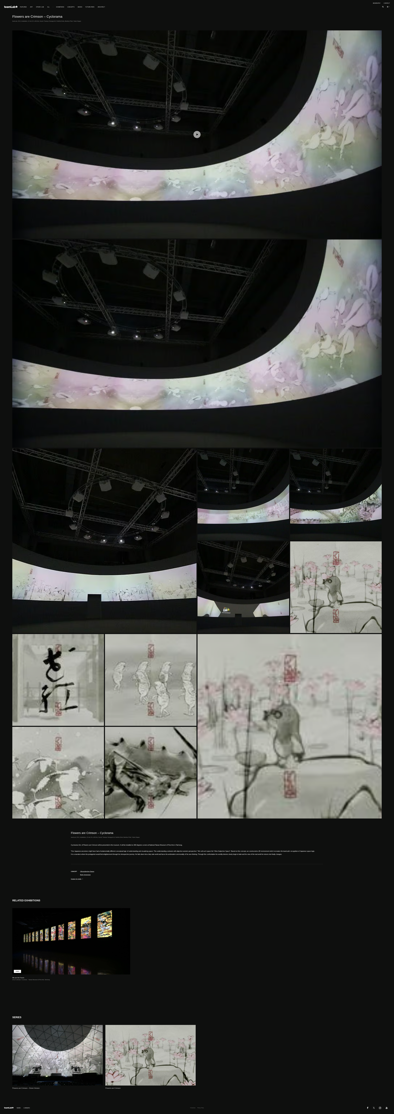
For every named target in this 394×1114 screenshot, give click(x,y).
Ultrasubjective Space (87, 871)
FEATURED (23, 7)
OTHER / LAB (40, 7)
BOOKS (80, 7)
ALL (48, 7)
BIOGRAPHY (376, 3)
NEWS (19, 1108)
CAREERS (27, 1108)
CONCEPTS (70, 7)
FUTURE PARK (89, 7)
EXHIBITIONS (60, 7)
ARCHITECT (101, 7)
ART (31, 7)
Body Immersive (85, 875)
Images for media (76, 879)
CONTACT (387, 3)
